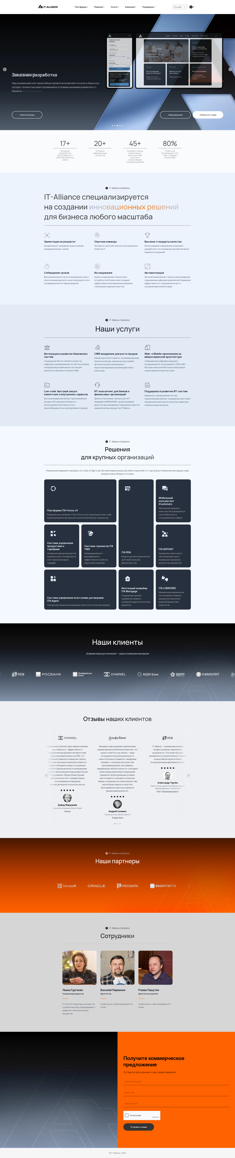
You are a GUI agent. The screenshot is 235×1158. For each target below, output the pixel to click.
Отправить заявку (138, 1127)
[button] (5, 69)
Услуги (114, 7)
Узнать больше (27, 115)
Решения (98, 7)
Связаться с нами (208, 115)
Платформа (80, 7)
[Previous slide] (46, 775)
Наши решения (175, 115)
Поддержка (148, 7)
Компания (130, 7)
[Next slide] (188, 775)
